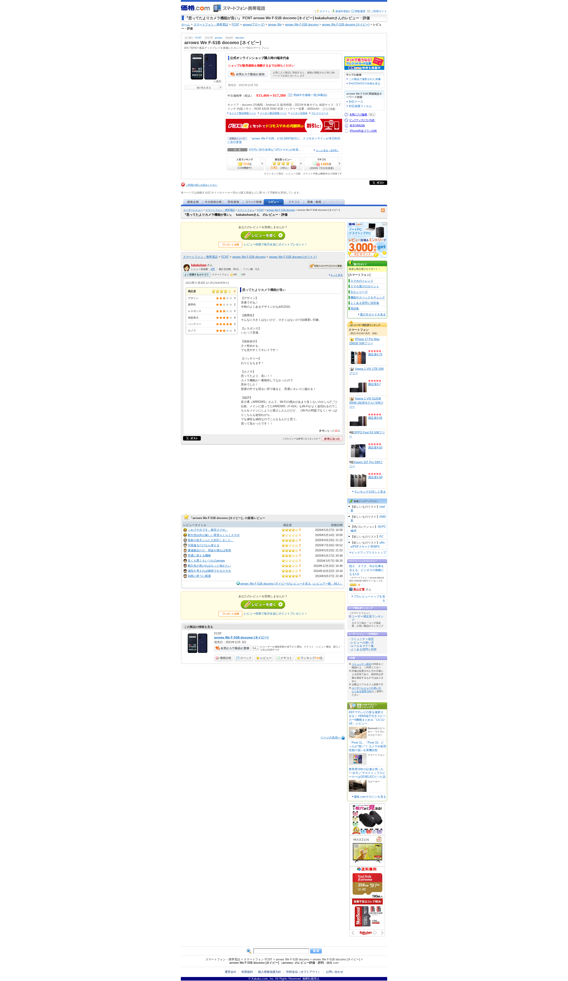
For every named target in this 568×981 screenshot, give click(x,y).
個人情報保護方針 (269, 971)
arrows (218, 37)
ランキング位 (312, 658)
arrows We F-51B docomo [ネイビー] (241, 637)
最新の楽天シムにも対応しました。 (211, 540)
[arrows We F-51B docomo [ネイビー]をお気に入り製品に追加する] (248, 76)
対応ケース (356, 101)
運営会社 (230, 971)
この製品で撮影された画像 (365, 79)
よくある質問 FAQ (362, 691)
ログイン (325, 11)
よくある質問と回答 (364, 649)
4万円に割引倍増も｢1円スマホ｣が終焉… (275, 149)
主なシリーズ (359, 292)
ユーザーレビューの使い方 (366, 688)
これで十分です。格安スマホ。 (208, 529)
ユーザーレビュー (193, 210)
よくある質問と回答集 (364, 303)
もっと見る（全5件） (327, 150)
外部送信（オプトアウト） (303, 971)
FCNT (198, 37)
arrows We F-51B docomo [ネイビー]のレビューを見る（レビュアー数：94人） (291, 583)
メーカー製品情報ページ (273, 113)
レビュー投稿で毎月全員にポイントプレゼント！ (275, 244)
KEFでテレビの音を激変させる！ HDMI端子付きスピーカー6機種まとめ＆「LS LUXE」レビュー (367, 718)
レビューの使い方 (362, 642)
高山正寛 (359, 589)
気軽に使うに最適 (199, 576)
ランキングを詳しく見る (370, 491)
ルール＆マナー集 (362, 646)
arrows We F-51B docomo (280, 210)
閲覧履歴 (360, 11)
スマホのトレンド (361, 280)
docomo (239, 37)
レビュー (266, 658)
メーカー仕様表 (299, 113)
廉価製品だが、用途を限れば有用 (209, 550)
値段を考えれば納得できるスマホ (209, 570)
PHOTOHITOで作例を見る (364, 83)
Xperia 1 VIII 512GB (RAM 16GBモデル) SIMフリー (366, 402)
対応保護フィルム (360, 106)
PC (381, 536)
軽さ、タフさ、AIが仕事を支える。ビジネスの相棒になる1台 (366, 570)
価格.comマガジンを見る (370, 796)
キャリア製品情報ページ (242, 113)
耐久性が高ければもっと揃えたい (209, 565)
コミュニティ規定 (362, 639)
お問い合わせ (334, 971)
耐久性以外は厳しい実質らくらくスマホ (214, 535)
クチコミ (286, 658)
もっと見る (337, 275)
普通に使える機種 (199, 555)
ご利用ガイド (379, 11)
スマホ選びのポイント (364, 286)
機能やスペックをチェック (367, 297)
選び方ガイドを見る (373, 314)
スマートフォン (245, 210)
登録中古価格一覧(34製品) (310, 95)
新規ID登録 (342, 11)
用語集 (354, 308)
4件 (213, 269)
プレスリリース (319, 113)
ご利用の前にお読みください (201, 185)
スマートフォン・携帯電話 (220, 210)
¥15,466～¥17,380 (271, 95)
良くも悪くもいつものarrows (206, 560)
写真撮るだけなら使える (203, 545)
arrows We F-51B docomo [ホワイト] (293, 256)
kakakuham (199, 265)
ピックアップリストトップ (368, 552)
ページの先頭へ (330, 737)
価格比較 (225, 658)
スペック (246, 658)
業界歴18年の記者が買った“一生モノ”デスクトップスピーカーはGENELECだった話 (367, 773)
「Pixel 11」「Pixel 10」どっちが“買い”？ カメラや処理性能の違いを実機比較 (367, 746)
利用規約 (247, 971)
